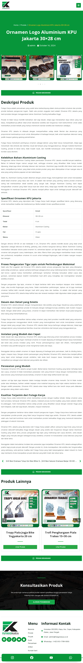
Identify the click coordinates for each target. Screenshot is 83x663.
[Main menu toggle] (78, 5)
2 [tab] (40, 84)
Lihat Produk (20, 547)
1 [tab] (38, 84)
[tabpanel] (14, 67)
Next (80, 68)
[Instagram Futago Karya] (12, 658)
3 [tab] (43, 84)
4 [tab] (45, 84)
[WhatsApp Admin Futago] (70, 658)
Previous (3, 68)
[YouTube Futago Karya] (51, 658)
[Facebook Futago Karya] (31, 658)
